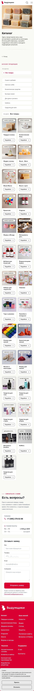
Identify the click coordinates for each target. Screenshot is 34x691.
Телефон (6, 552)
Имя (5, 545)
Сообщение (7, 569)
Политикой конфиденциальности (13, 594)
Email (5, 561)
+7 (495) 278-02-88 (15, 519)
